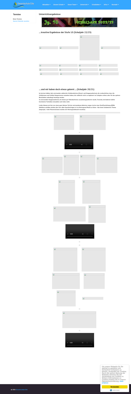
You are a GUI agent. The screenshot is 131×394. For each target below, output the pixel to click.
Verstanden (114, 387)
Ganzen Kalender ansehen (21, 21)
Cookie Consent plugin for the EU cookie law (114, 390)
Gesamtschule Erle (22, 389)
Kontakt (114, 5)
